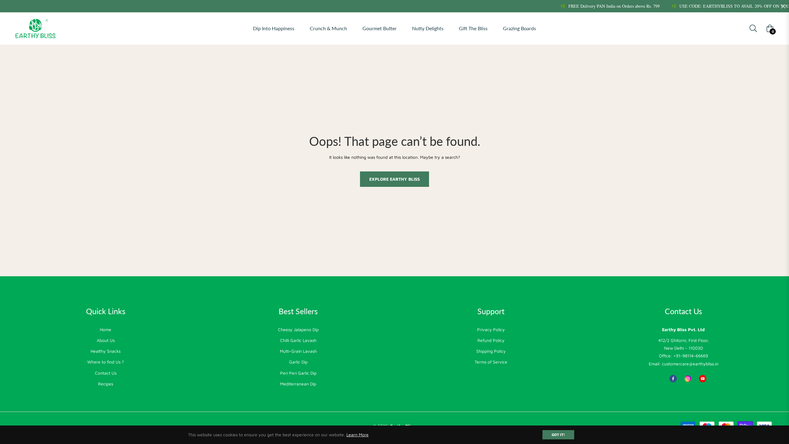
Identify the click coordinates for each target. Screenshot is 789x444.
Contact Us (106, 373)
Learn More (357, 434)
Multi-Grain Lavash (298, 351)
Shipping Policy (491, 351)
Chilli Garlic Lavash (298, 340)
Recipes (105, 383)
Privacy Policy (491, 329)
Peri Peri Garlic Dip (298, 373)
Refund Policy (491, 340)
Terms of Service (491, 361)
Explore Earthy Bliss (394, 179)
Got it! (558, 434)
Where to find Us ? (105, 361)
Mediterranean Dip (298, 383)
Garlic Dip (298, 361)
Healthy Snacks (106, 351)
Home (105, 329)
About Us (106, 340)
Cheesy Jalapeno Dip (298, 329)
